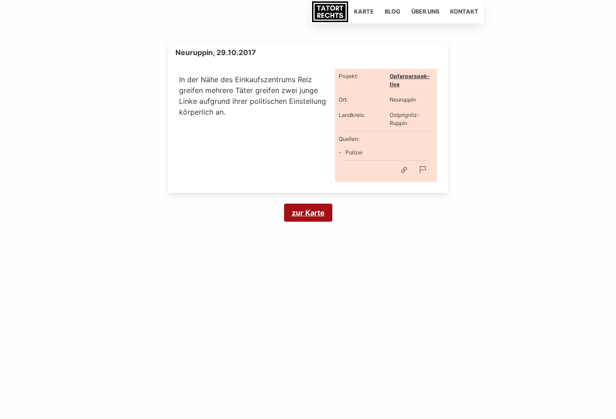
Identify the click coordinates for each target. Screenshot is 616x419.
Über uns (425, 11)
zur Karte (308, 212)
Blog (392, 11)
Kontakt (464, 11)
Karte (364, 11)
